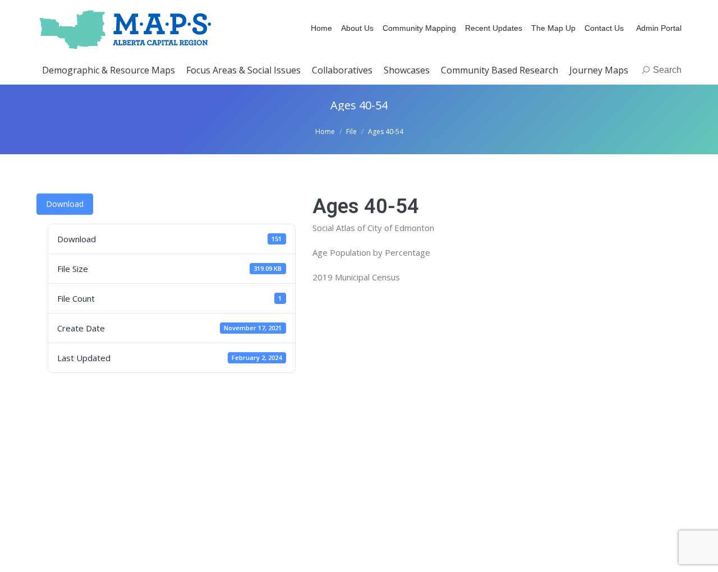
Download (65, 204)
